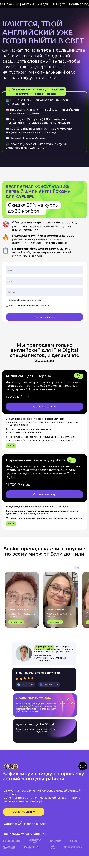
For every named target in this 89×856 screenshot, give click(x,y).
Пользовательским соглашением (29, 300)
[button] (44, 407)
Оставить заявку (44, 317)
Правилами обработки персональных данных (34, 305)
